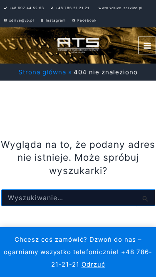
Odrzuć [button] (93, 264)
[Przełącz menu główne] (147, 45)
